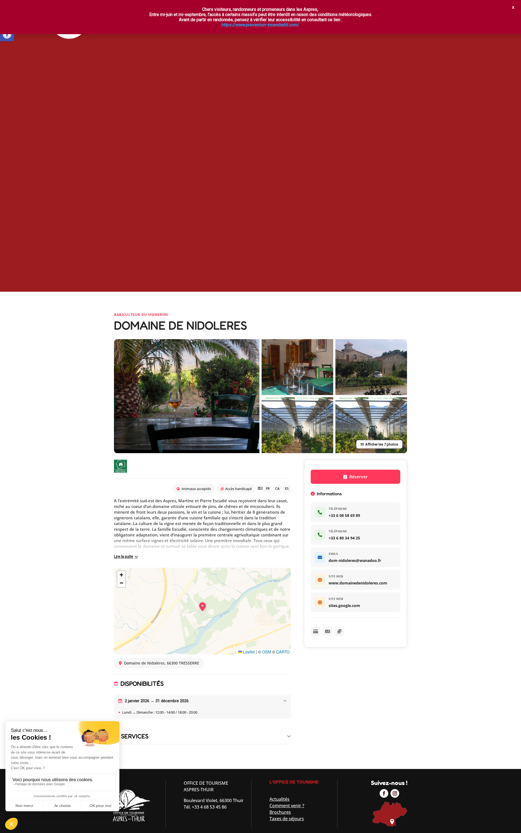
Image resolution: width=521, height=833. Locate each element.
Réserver (358, 477)
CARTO (283, 651)
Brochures (280, 812)
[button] (7, 34)
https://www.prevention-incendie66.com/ (260, 24)
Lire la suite (123, 556)
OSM (266, 651)
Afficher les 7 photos (381, 444)
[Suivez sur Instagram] (394, 793)
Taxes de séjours (286, 819)
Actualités (279, 799)
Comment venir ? (286, 806)
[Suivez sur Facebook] (384, 793)
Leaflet (248, 651)
